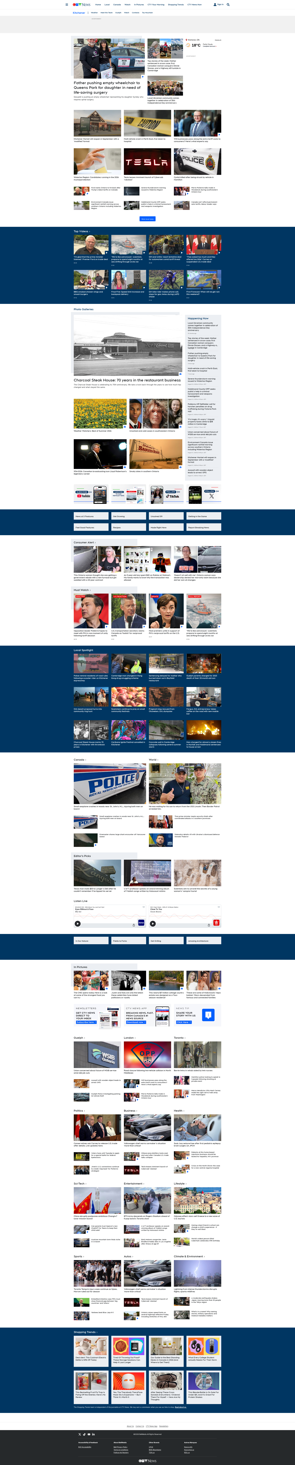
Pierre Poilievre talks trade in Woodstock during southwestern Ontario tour (204, 190)
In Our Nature (82, 941)
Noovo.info (188, 1447)
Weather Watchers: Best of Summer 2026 (92, 431)
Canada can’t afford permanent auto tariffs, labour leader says (204, 203)
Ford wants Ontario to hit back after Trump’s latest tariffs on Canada (105, 189)
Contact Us (140, 1426)
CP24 (151, 1447)
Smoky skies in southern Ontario (144, 471)
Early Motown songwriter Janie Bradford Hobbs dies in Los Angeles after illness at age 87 (156, 1242)
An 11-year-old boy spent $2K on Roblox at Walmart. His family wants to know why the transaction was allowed (147, 577)
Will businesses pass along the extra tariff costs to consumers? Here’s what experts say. (154, 1082)
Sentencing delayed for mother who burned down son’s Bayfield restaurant (165, 678)
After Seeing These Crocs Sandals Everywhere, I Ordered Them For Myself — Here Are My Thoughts (165, 1396)
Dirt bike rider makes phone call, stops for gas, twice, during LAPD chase (164, 294)
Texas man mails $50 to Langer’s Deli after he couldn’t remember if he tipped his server (95, 890)
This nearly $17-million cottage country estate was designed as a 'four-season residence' (166, 995)
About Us (130, 1426)
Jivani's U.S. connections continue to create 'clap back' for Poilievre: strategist (105, 1169)
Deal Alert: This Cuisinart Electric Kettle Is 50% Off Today (91, 1358)
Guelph (118, 13)
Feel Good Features (85, 528)
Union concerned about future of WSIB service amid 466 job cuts (95, 1071)
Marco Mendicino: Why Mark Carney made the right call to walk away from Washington (205, 1093)
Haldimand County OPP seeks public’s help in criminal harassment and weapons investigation (156, 204)
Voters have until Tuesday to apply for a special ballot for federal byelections (105, 1155)
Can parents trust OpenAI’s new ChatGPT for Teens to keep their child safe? (104, 1228)
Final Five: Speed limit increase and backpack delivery (127, 293)
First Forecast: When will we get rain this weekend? (203, 293)
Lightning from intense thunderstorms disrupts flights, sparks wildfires (195, 1290)
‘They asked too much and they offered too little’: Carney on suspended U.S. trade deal (200, 259)
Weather (94, 13)
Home (98, 5)
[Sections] (67, 4)
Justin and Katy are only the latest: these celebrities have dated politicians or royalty (127, 995)
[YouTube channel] (89, 1434)
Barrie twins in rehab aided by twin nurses (193, 1070)
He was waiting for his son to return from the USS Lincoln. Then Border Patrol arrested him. (184, 807)
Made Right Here (158, 528)
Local (107, 5)
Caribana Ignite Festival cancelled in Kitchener (128, 743)
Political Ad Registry (121, 1452)
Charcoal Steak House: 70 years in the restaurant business (127, 380)
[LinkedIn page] (93, 1434)
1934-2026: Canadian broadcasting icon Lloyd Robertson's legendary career (100, 472)
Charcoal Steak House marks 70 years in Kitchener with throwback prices (89, 744)
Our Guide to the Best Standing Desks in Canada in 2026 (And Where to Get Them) (165, 1360)
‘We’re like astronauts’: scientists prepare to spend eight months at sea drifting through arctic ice (127, 259)
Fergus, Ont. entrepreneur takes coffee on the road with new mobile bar (202, 711)
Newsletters (163, 1426)
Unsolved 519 (156, 516)
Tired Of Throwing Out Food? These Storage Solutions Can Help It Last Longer (126, 1360)
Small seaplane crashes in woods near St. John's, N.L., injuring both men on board (108, 807)
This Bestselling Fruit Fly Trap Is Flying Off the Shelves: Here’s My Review (90, 1394)
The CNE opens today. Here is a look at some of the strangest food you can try (90, 995)
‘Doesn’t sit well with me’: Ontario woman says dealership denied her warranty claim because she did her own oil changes (197, 577)
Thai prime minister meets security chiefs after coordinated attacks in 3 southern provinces (194, 817)
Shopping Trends (176, 5)
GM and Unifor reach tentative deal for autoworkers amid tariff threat (165, 258)
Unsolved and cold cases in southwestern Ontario (152, 431)
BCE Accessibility (84, 1447)
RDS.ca (187, 1452)
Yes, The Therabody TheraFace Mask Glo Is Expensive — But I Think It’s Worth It (127, 1394)
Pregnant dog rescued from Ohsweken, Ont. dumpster (161, 710)
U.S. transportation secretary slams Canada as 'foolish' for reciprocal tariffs (127, 633)
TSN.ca (152, 1452)
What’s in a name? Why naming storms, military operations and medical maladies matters (204, 1314)
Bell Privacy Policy (120, 1447)
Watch (127, 5)
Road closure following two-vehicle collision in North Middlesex (147, 1071)
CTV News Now (194, 5)
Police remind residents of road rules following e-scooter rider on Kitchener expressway (91, 678)
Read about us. (181, 1407)
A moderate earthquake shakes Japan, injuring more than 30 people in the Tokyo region (206, 1300)
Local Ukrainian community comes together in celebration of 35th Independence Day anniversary (163, 100)
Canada (117, 5)
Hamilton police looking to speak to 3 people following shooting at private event (205, 1079)
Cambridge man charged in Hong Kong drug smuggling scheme (126, 677)
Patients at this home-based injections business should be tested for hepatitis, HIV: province (204, 1154)
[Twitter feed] (79, 1434)
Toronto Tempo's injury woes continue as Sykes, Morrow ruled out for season (95, 1290)
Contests (135, 13)
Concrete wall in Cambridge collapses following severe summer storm (165, 744)
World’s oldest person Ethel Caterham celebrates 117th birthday (205, 1240)
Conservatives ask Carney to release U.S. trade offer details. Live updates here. (95, 1144)
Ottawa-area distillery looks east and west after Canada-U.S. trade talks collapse (155, 1155)
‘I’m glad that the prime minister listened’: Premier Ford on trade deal (91, 258)
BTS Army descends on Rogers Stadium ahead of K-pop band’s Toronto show (147, 1217)
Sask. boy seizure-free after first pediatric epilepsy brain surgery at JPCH (197, 1144)
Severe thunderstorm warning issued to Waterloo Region (153, 189)
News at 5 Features (85, 516)
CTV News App (151, 1426)
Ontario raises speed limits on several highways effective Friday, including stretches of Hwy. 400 (155, 1315)
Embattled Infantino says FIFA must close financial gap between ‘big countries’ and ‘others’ (105, 1301)
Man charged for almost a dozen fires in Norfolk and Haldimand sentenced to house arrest (203, 744)
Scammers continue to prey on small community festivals (128, 710)
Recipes (117, 528)
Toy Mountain (147, 13)
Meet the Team (107, 13)
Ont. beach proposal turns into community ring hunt (88, 710)
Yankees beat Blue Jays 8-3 (102, 1312)
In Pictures (139, 5)
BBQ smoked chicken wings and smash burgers (88, 293)
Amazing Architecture (198, 941)
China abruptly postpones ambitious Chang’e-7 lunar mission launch (95, 1217)
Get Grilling (156, 941)
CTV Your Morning (156, 5)
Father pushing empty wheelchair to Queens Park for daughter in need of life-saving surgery (107, 88)
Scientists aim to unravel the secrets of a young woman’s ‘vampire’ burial (195, 890)
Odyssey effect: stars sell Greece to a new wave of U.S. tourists (197, 1217)
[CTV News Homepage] (81, 4)
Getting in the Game (197, 516)
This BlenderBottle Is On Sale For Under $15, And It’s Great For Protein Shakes (203, 1394)
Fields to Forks (120, 941)
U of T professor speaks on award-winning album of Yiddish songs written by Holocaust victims (146, 890)
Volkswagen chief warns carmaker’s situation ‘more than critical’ (145, 1144)
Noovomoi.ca (189, 1450)
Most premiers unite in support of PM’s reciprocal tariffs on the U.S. (164, 632)
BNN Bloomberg (155, 1450)
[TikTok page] (84, 1434)
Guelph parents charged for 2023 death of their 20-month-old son (201, 677)
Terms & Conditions (121, 1450)
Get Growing (119, 516)
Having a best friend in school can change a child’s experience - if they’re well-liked (205, 1227)
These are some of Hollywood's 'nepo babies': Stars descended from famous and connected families (203, 995)
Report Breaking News (198, 528)
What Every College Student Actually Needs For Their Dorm (202, 1358)
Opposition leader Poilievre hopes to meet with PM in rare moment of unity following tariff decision (91, 633)
